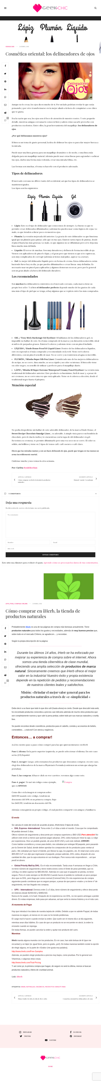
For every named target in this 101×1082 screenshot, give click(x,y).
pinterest (78, 1036)
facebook (77, 1032)
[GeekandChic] (50, 8)
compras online (20, 603)
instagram (27, 1032)
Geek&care (10, 46)
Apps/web (10, 603)
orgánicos (40, 987)
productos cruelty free (55, 987)
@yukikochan (30, 467)
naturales (30, 987)
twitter (27, 1036)
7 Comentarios (14, 494)
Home (50, 1066)
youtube (52, 1040)
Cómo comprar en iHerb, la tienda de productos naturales (43, 613)
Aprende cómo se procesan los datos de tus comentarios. (71, 562)
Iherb (23, 987)
